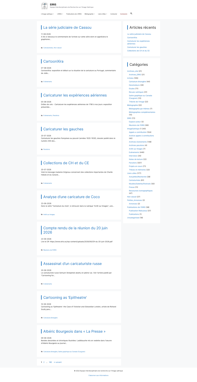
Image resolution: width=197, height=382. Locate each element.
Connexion (123, 14)
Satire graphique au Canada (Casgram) (71, 351)
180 (50, 362)
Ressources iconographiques (141, 191)
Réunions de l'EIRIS (49, 250)
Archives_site (132, 71)
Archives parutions (136, 145)
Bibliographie (89, 14)
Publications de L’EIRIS (74, 14)
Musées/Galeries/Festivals (140, 184)
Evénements (47, 81)
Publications (134, 214)
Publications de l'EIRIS (136, 207)
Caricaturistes (48, 48)
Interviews (133, 156)
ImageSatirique (133, 129)
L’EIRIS (59, 14)
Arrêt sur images (49, 214)
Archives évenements (138, 142)
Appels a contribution (138, 132)
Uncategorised (133, 218)
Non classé (57, 48)
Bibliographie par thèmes (139, 109)
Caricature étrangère (50, 318)
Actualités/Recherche (138, 177)
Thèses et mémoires (137, 170)
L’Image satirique (46, 14)
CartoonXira (132, 38)
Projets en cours (135, 166)
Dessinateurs (134, 85)
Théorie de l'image (136, 102)
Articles (130, 78)
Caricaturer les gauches (137, 47)
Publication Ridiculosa (138, 211)
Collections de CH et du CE (138, 51)
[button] (131, 14)
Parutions (56, 115)
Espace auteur (135, 122)
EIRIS (53, 4)
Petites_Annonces (134, 200)
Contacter (113, 14)
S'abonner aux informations (98, 375)
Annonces (133, 204)
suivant (57, 362)
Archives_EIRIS (135, 75)
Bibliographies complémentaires (142, 112)
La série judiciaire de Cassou (139, 34)
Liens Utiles (102, 14)
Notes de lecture (136, 159)
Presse (132, 187)
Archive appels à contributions (141, 136)
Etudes (132, 89)
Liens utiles (132, 173)
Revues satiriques (136, 92)
